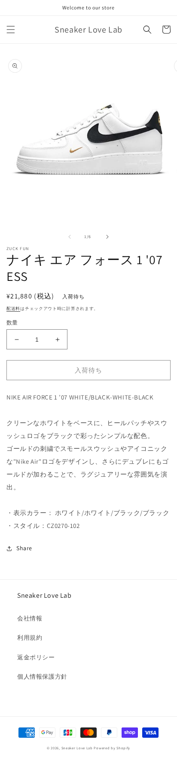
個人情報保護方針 (42, 676)
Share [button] (24, 548)
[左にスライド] (69, 236)
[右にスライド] (107, 236)
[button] (10, 29)
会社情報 (29, 618)
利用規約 (29, 637)
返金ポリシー (36, 657)
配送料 (13, 308)
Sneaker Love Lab (77, 747)
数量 (12, 322)
